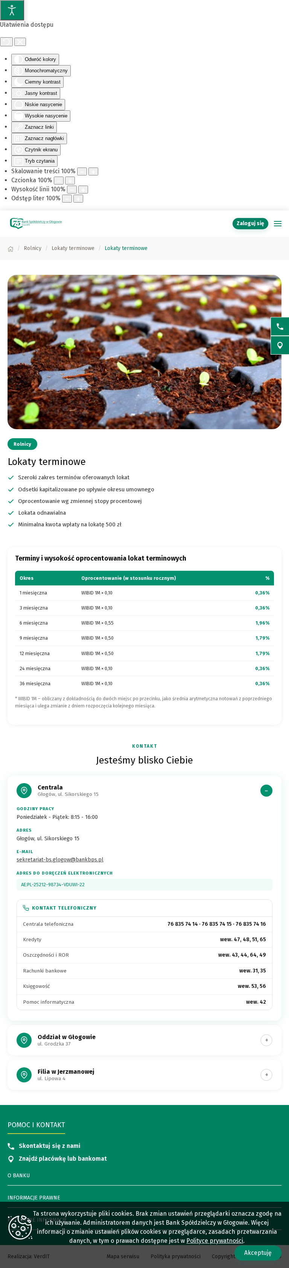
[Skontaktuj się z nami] (280, 326)
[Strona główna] (11, 248)
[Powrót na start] (36, 223)
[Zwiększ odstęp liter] (78, 199)
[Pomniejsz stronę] (82, 171)
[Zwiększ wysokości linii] (83, 190)
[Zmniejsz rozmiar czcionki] (59, 180)
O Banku (19, 1175)
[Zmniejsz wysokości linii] (72, 190)
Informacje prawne (34, 1198)
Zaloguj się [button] (250, 223)
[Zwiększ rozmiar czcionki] (70, 180)
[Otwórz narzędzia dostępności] (12, 10)
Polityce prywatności (214, 1240)
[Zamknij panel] (20, 42)
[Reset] (6, 41)
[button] (277, 223)
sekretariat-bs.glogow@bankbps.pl (60, 860)
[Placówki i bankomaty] (280, 345)
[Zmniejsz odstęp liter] (67, 199)
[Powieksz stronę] (93, 171)
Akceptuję (258, 1252)
